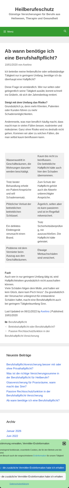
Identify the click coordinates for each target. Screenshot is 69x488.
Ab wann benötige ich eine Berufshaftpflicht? (33, 400)
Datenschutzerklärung (19, 484)
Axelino (45, 311)
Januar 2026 (13, 431)
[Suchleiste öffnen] (65, 31)
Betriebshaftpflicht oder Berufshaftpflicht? (32, 326)
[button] (64, 443)
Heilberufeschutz (34, 9)
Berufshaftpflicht (18, 322)
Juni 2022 (12, 436)
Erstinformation (40, 456)
